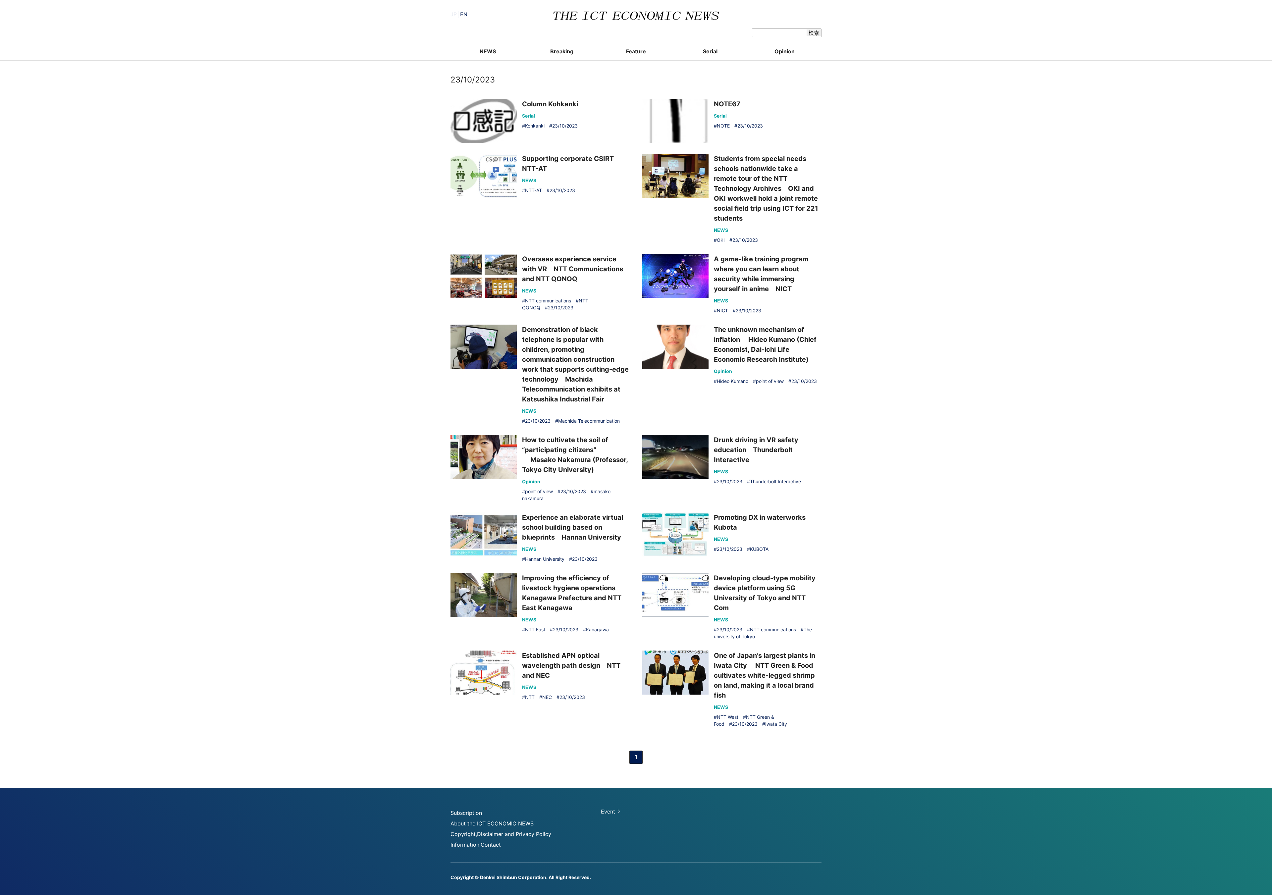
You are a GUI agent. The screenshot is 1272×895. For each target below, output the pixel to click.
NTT (530, 697)
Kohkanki (535, 126)
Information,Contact (475, 844)
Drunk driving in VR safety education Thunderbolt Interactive (756, 450)
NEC (547, 697)
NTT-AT (533, 190)
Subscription (466, 813)
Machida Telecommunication (589, 421)
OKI (721, 240)
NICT (722, 310)
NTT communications (548, 300)
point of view (770, 381)
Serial (710, 51)
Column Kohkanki (550, 104)
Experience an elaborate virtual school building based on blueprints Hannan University (572, 527)
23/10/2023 (565, 126)
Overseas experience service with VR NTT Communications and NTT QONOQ (572, 269)
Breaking (561, 51)
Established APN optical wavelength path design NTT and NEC (571, 665)
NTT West (727, 717)
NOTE (723, 126)
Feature (636, 51)
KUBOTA (759, 549)
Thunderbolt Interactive (775, 481)
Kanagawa (597, 629)
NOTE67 (727, 104)
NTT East (535, 629)
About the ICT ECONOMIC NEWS (492, 823)
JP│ (458, 14)
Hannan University (544, 559)
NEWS (488, 51)
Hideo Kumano (732, 381)
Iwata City (776, 724)
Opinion (784, 51)
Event (608, 811)
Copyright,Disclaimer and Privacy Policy (500, 834)
